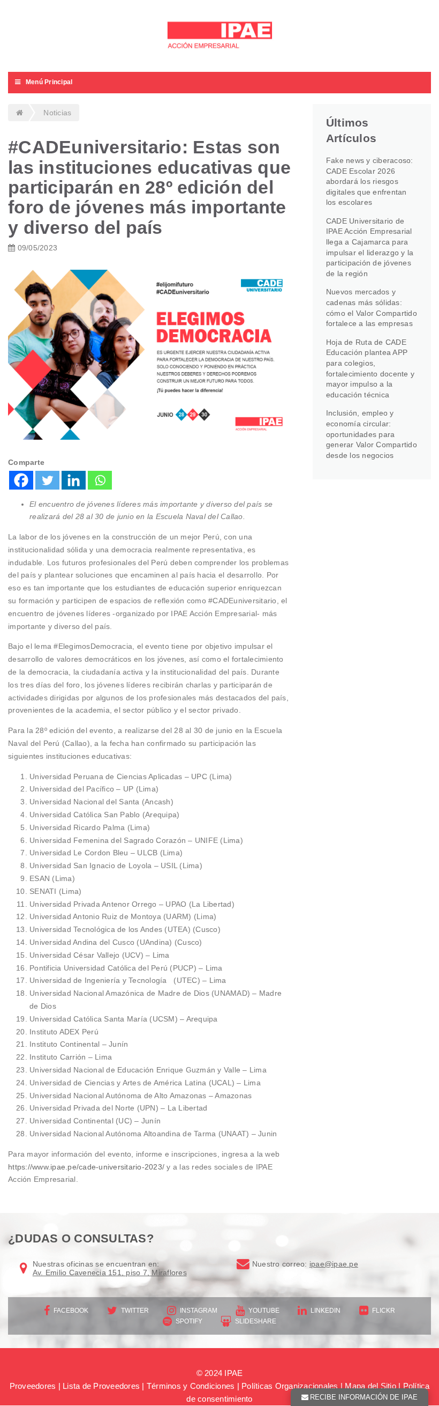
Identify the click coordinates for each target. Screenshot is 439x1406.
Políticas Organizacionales (289, 1385)
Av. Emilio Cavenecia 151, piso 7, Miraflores (110, 1272)
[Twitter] (47, 480)
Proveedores (33, 1385)
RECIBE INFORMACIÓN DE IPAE (364, 1397)
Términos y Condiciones (191, 1385)
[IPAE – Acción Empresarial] (219, 36)
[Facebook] (21, 480)
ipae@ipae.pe (333, 1264)
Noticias (57, 112)
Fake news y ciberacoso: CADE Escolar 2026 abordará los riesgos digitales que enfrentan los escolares (369, 181)
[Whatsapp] (100, 480)
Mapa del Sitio (370, 1385)
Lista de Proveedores (101, 1385)
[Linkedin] (74, 480)
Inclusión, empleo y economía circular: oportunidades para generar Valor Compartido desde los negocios (371, 434)
